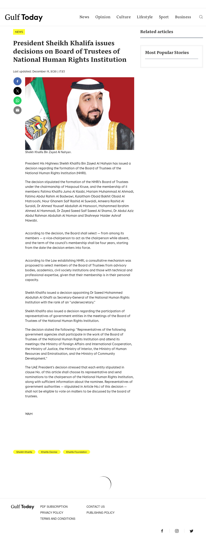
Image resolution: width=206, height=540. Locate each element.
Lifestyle (145, 17)
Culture (123, 17)
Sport (164, 17)
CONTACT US (96, 506)
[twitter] (17, 91)
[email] (17, 110)
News (84, 17)
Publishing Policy (100, 513)
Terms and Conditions (57, 519)
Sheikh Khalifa (24, 452)
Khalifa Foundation (76, 452)
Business (183, 17)
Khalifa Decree (49, 452)
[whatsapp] (17, 101)
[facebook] (17, 81)
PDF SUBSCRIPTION (54, 506)
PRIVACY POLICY (51, 513)
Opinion (103, 17)
